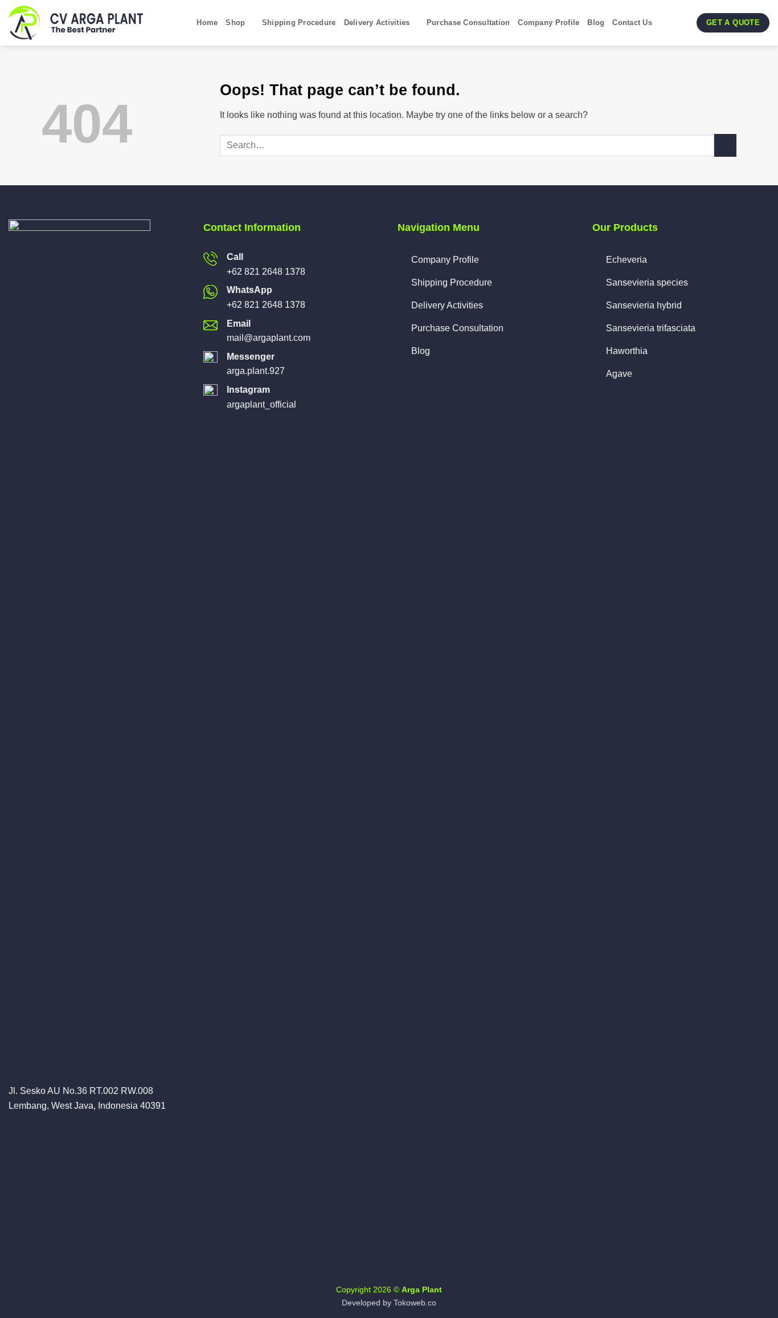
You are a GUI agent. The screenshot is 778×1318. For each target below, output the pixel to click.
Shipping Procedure (299, 22)
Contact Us (632, 22)
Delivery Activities (377, 22)
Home (207, 22)
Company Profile (548, 22)
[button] (664, 22)
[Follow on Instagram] (29, 1133)
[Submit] (725, 145)
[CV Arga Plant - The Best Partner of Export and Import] (80, 23)
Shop (235, 22)
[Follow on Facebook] (15, 1133)
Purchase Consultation (468, 22)
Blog (595, 22)
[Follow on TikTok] (43, 1133)
